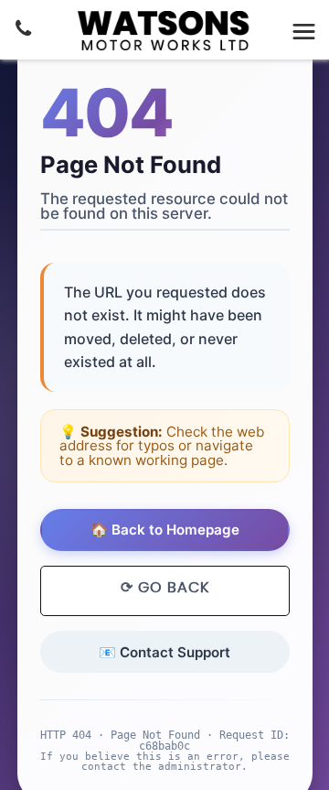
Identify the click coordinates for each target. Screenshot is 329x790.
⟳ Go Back (165, 587)
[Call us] (23, 28)
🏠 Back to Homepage (164, 529)
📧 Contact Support (164, 652)
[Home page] (164, 30)
